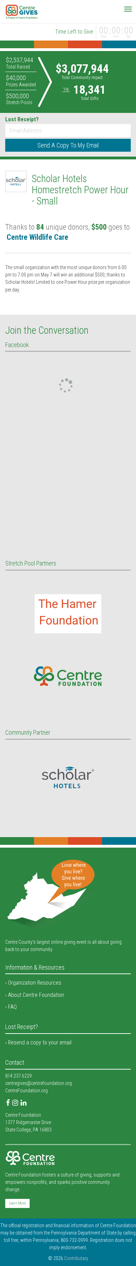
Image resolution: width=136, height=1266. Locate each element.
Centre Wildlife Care (37, 237)
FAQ (12, 1007)
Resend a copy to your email (39, 1042)
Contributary (76, 1258)
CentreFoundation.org (26, 1090)
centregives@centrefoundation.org (38, 1083)
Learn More (17, 1203)
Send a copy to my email (68, 145)
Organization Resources (34, 982)
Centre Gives (21, 11)
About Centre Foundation (36, 995)
